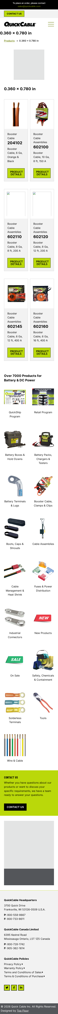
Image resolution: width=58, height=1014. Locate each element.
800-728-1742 (16, 944)
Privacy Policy (12, 964)
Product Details (16, 173)
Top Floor (23, 1010)
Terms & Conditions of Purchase (23, 976)
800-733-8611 (15, 918)
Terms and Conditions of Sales (22, 972)
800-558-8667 (16, 914)
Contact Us (14, 13)
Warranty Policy (13, 968)
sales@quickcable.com (29, 6)
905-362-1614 (15, 948)
